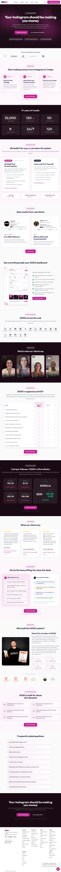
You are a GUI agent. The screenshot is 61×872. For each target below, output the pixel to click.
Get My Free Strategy (38, 446)
